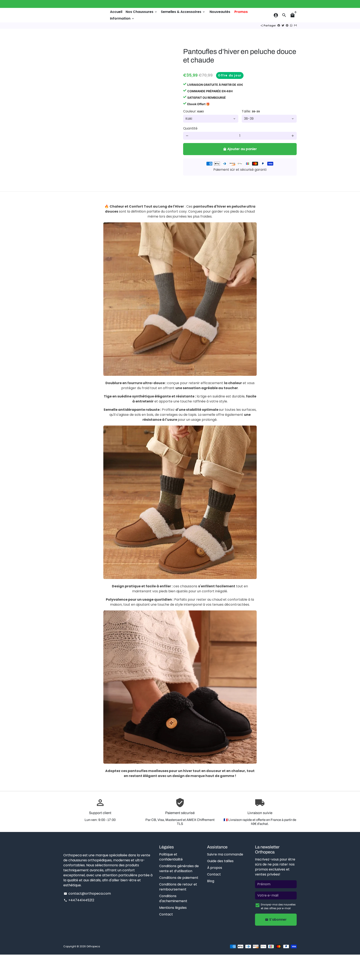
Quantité (190, 128)
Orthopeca (93, 946)
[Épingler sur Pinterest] (287, 25)
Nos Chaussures (142, 11)
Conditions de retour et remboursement (178, 887)
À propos (214, 867)
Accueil (116, 11)
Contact (166, 914)
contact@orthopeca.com (87, 893)
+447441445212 (79, 900)
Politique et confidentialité (171, 857)
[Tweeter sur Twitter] (283, 25)
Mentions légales (173, 907)
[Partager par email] (295, 25)
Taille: (251, 111)
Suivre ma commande (225, 854)
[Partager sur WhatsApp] (291, 25)
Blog (210, 881)
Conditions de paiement (178, 877)
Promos (241, 11)
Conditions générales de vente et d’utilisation (179, 868)
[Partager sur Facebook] (279, 25)
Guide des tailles (220, 861)
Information (122, 18)
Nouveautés (220, 11)
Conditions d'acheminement (173, 898)
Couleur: (193, 111)
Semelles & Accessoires (183, 11)
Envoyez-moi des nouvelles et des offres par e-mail (278, 906)
